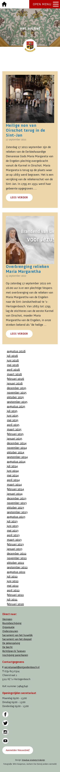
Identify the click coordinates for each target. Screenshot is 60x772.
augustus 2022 (16, 572)
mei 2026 (13, 365)
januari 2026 (15, 383)
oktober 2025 (15, 397)
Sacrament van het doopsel (17, 639)
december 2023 (16, 498)
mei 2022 (12, 585)
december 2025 (16, 388)
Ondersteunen (10, 631)
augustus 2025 (16, 406)
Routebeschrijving (11, 623)
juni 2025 (12, 415)
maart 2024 (14, 484)
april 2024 (13, 480)
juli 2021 (12, 599)
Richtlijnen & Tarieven (14, 651)
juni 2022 (12, 581)
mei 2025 (12, 420)
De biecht (7, 647)
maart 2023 (14, 539)
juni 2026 (13, 360)
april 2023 (13, 535)
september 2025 (17, 402)
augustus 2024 (16, 461)
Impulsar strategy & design (33, 760)
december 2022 (16, 553)
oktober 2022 (15, 562)
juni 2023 (12, 526)
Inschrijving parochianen (15, 655)
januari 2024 (14, 494)
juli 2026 (12, 356)
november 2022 (17, 558)
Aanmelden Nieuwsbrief (17, 750)
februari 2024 (15, 489)
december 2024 (16, 443)
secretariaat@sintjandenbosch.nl (22, 667)
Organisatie (8, 627)
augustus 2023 (16, 516)
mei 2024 (13, 475)
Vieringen (7, 619)
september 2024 (17, 457)
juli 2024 (12, 466)
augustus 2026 (16, 351)
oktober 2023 (15, 507)
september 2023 (17, 512)
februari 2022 (15, 595)
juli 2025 (12, 411)
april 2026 (13, 369)
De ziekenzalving (11, 643)
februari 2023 (15, 544)
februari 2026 (15, 379)
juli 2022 (12, 576)
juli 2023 (12, 521)
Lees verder (19, 197)
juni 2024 (13, 471)
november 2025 (17, 392)
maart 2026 (14, 374)
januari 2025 (14, 438)
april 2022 (13, 590)
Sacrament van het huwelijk (17, 635)
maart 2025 (14, 429)
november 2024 (17, 448)
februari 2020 (15, 604)
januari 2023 (14, 549)
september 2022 (17, 567)
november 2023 (17, 503)
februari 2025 (15, 434)
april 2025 (13, 425)
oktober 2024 (15, 452)
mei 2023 (12, 530)
